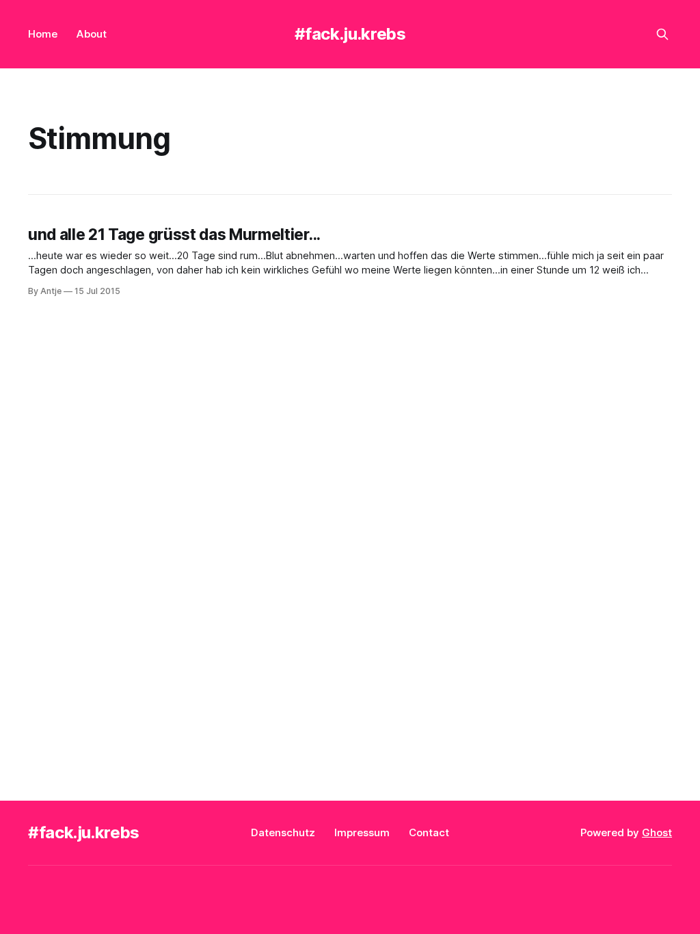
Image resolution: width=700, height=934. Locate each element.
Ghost (657, 832)
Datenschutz (283, 832)
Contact (429, 832)
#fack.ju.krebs (350, 34)
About (92, 33)
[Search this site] (662, 34)
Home (42, 33)
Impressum (362, 832)
